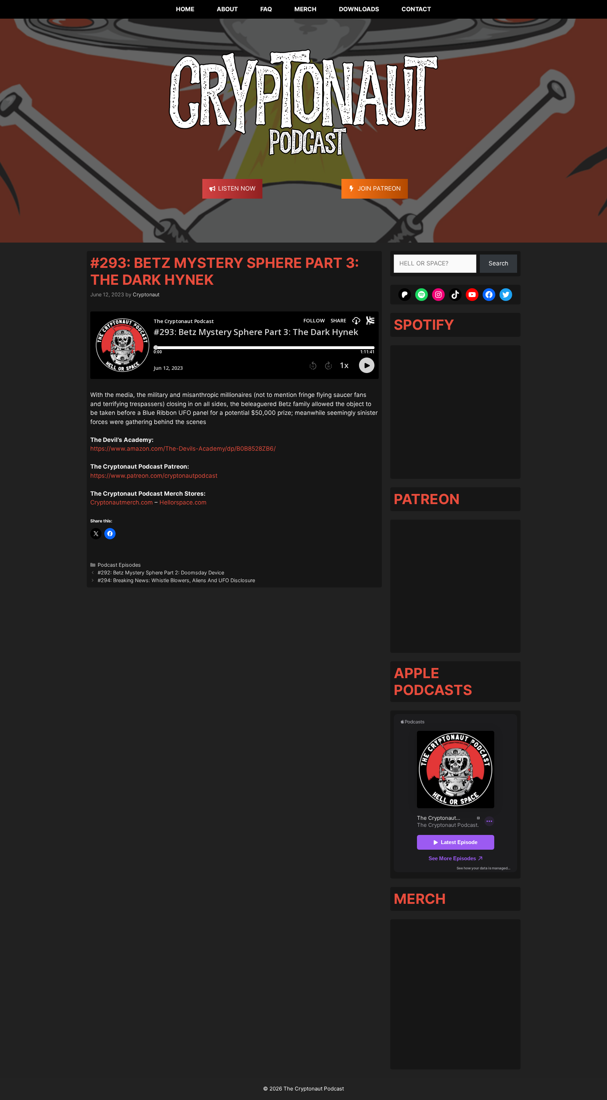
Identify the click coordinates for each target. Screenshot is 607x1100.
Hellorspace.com (183, 502)
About (227, 9)
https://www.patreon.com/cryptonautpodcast (153, 475)
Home (185, 9)
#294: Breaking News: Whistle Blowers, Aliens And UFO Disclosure (176, 580)
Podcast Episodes (119, 565)
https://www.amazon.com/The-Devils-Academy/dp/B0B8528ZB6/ (183, 448)
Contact (416, 9)
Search (498, 263)
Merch (305, 9)
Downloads (359, 9)
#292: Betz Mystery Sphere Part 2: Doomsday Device (161, 572)
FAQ (266, 9)
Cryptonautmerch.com (121, 502)
